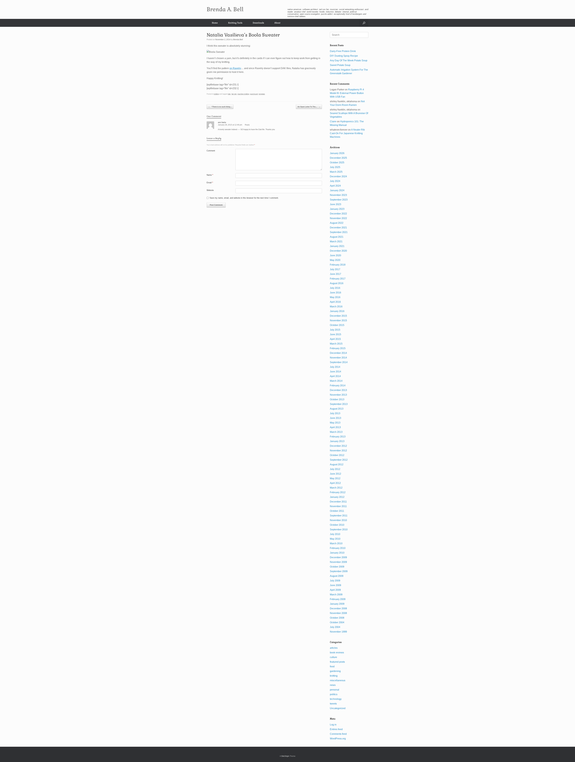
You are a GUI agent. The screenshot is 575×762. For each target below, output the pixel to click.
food (332, 666)
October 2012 (337, 455)
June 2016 (335, 292)
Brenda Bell (238, 40)
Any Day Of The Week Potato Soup (348, 60)
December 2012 (338, 446)
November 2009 (338, 562)
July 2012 (335, 469)
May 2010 (335, 539)
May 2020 (335, 260)
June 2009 (335, 585)
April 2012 (335, 483)
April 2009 (335, 590)
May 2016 (335, 297)
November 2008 (338, 613)
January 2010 (337, 552)
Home (215, 23)
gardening (335, 671)
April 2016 (335, 302)
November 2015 (338, 320)
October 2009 (337, 566)
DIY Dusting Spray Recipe (344, 56)
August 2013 (336, 408)
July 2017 (335, 269)
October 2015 (337, 325)
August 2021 (336, 237)
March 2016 (336, 306)
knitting (216, 94)
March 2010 (336, 543)
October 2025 (337, 162)
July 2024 (335, 181)
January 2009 (337, 604)
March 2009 (336, 594)
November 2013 (338, 395)
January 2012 (337, 497)
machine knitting (243, 94)
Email (210, 182)
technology (336, 699)
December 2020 (338, 251)
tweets (333, 703)
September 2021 (339, 232)
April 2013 (335, 427)
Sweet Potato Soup (340, 65)
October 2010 (337, 525)
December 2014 (338, 353)
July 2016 (335, 288)
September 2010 (339, 529)
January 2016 (337, 311)
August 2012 (336, 464)
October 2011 (337, 511)
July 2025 (335, 167)
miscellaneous (337, 680)
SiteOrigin (285, 756)
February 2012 (337, 492)
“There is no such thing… (220, 107)
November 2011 (338, 506)
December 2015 (338, 316)
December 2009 (338, 557)
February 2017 (337, 278)
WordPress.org (338, 738)
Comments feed (338, 734)
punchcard (254, 94)
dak (229, 94)
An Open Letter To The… (309, 107)
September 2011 (338, 515)
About (277, 23)
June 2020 (335, 255)
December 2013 (338, 390)
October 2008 (337, 617)
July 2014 (335, 367)
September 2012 (339, 460)
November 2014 (338, 357)
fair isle (234, 94)
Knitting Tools (235, 23)
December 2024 (338, 176)
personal (334, 689)
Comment (211, 151)
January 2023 (337, 209)
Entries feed (336, 729)
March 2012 (336, 487)
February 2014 (337, 385)
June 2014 (335, 371)
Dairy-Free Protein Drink (343, 51)
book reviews (337, 652)
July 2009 (335, 580)
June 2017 (335, 274)
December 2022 (338, 213)
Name (210, 175)
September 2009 (339, 571)
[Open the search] (364, 23)
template (262, 94)
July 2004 (335, 627)
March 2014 (336, 381)
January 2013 (337, 441)
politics (333, 694)
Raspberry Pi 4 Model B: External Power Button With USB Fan (347, 93)
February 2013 (337, 436)
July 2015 (335, 329)
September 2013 (339, 404)
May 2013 (335, 422)
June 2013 (335, 418)
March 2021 (336, 241)
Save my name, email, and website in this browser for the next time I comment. (244, 198)
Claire (333, 121)
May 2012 (335, 478)
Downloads (258, 23)
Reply (247, 125)
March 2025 (336, 172)
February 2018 (337, 264)
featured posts (337, 662)
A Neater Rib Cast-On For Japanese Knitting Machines (347, 133)
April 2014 (335, 376)
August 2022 (336, 223)
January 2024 (337, 190)
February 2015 (337, 348)
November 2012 (338, 450)
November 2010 (338, 520)
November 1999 (338, 631)
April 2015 (335, 339)
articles (334, 648)
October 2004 (337, 622)
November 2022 (338, 218)
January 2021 (337, 246)
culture (333, 657)
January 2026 (337, 153)
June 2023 (335, 204)
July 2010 (335, 534)
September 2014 (339, 362)
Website (210, 190)
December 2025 (338, 158)
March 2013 (336, 432)
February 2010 (337, 548)
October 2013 (337, 399)
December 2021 (338, 227)
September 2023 (339, 199)
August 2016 (336, 283)
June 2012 (335, 473)
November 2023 (338, 195)
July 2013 (335, 413)
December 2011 (338, 501)
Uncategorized (337, 708)
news (333, 685)
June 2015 (335, 334)
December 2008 (338, 608)
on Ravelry (235, 68)
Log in (333, 724)
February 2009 (337, 599)
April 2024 (335, 185)
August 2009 (336, 576)
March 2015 (336, 343)
